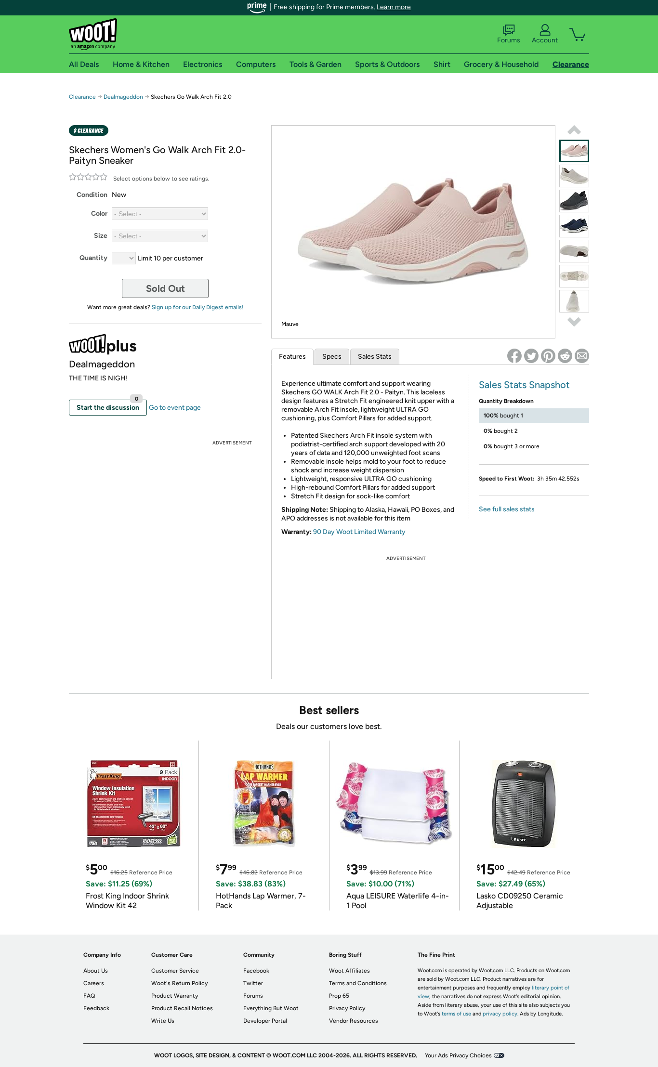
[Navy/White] (574, 226)
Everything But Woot (271, 1008)
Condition (92, 195)
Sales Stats (375, 356)
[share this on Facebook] (514, 356)
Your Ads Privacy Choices (458, 1055)
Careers (93, 983)
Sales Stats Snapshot (524, 384)
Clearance (82, 96)
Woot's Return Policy (179, 983)
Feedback (96, 1008)
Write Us (162, 1020)
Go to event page (175, 407)
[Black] (574, 201)
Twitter (253, 983)
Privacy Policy (347, 1008)
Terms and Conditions (358, 983)
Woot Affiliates (349, 970)
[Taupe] (574, 176)
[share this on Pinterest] (548, 356)
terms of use (456, 1014)
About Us (95, 970)
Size (100, 236)
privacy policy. (500, 1014)
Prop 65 (339, 995)
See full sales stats (507, 509)
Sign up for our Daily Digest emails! (198, 307)
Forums (508, 40)
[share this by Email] (582, 356)
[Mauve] (574, 151)
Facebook (256, 970)
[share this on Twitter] (531, 356)
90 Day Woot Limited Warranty (359, 532)
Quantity (93, 258)
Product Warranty (174, 995)
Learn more (394, 7)
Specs (332, 356)
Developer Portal (265, 1020)
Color (99, 213)
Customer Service (175, 970)
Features (292, 356)
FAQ (89, 995)
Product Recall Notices (182, 1008)
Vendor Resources (353, 1020)
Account (545, 40)
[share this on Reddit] (565, 356)
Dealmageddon (123, 96)
